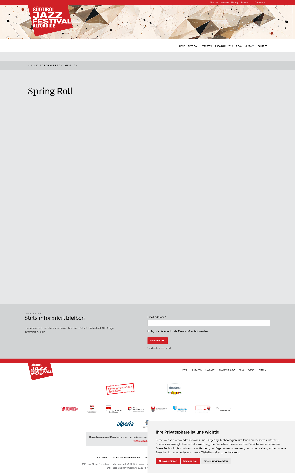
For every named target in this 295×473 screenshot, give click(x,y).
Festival (193, 46)
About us (214, 2)
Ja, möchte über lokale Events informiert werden (179, 331)
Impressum (102, 457)
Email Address (157, 317)
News (239, 46)
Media (248, 46)
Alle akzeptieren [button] (167, 461)
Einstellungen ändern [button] (216, 461)
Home (182, 46)
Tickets (207, 46)
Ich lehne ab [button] (190, 461)
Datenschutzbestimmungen (126, 457)
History (234, 2)
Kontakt (225, 2)
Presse (244, 2)
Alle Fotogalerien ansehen (54, 65)
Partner (262, 46)
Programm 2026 (224, 46)
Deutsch (259, 2)
